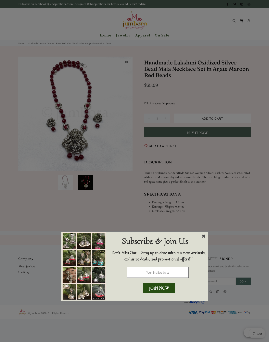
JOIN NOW (159, 288)
